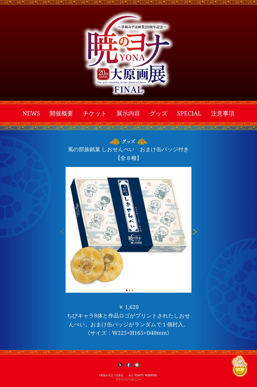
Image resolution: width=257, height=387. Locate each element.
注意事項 (223, 113)
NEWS (31, 113)
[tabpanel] (128, 230)
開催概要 (61, 113)
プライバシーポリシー (128, 379)
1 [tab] (126, 290)
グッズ (159, 113)
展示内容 (128, 113)
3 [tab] (132, 290)
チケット (95, 113)
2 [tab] (129, 290)
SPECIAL (189, 113)
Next (195, 232)
